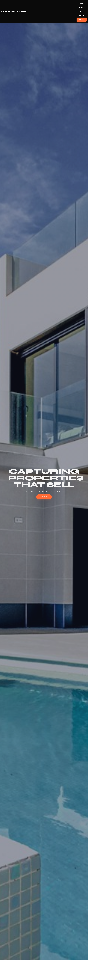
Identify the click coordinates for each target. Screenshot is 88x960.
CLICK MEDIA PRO (14, 11)
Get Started (44, 496)
